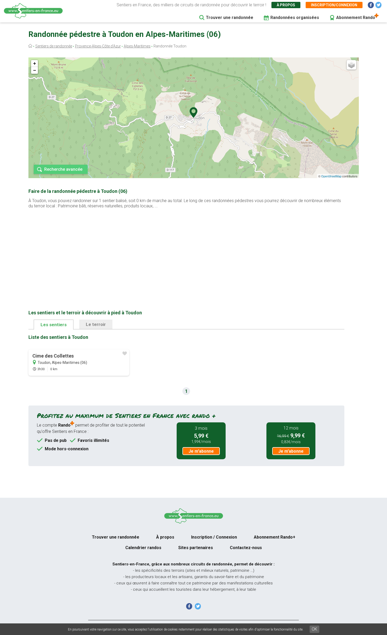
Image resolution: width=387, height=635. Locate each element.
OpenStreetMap (331, 176)
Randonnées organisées (294, 17)
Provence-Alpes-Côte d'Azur (98, 46)
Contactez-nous (246, 547)
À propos (286, 5)
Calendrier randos (143, 547)
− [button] (34, 70)
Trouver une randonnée (229, 17)
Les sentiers (54, 324)
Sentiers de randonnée (53, 46)
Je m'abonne (201, 451)
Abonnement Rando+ (274, 537)
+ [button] (34, 63)
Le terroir (96, 324)
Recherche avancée (63, 169)
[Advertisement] (186, 251)
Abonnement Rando (355, 17)
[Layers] (351, 65)
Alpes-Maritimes (137, 46)
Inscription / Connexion (214, 537)
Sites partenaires (195, 547)
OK (314, 629)
